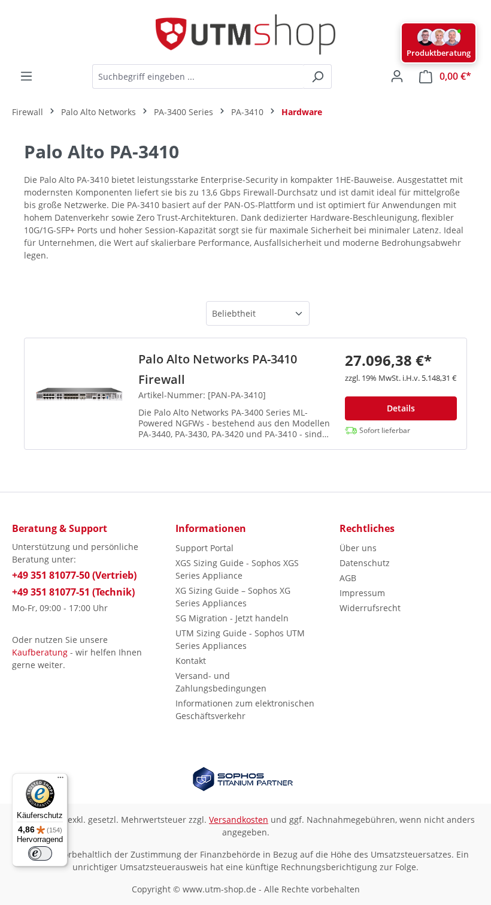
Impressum (362, 593)
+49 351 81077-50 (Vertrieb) (74, 575)
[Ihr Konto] (397, 76)
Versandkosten (238, 819)
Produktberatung (439, 52)
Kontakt (190, 660)
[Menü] (26, 76)
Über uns (358, 548)
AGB (348, 578)
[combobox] (198, 76)
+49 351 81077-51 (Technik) (73, 592)
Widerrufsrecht (370, 608)
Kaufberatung (40, 652)
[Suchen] (318, 76)
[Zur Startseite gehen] (245, 34)
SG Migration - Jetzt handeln (232, 618)
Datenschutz (365, 563)
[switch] (40, 853)
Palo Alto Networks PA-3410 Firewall (217, 369)
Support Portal (204, 548)
